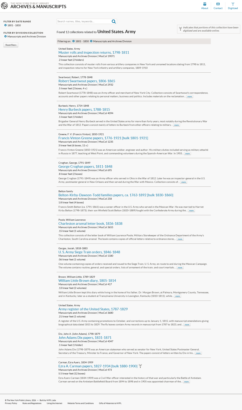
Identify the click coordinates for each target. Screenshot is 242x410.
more (189, 96)
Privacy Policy (11, 403)
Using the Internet (54, 403)
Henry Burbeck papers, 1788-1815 (84, 109)
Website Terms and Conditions (80, 403)
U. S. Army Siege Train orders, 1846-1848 (89, 252)
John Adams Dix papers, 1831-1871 (84, 338)
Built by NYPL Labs (48, 400)
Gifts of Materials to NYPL (110, 403)
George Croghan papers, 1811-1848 (85, 166)
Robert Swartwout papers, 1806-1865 (86, 81)
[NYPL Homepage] (4, 6)
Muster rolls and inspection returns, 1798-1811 (93, 52)
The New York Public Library (19, 400)
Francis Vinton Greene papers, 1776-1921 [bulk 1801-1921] (103, 138)
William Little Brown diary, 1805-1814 (87, 280)
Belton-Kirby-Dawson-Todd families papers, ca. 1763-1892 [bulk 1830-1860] (115, 195)
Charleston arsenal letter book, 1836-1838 (90, 223)
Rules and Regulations (31, 403)
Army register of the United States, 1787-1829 (93, 309)
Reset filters (10, 45)
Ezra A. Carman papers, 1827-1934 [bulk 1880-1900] (97, 366)
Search (114, 21)
